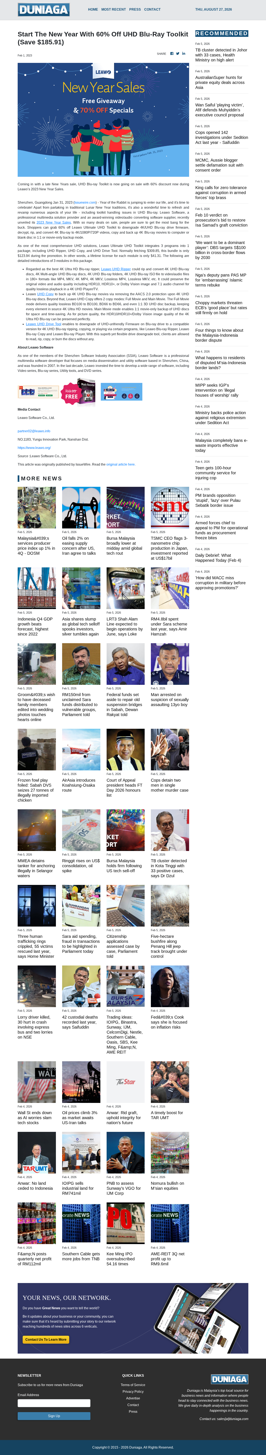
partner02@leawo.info (34, 431)
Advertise (133, 1398)
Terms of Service (133, 1385)
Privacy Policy (133, 1391)
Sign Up (54, 1416)
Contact (133, 1405)
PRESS (135, 9)
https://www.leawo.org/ (34, 448)
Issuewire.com (85, 202)
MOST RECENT (113, 9)
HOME (93, 9)
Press (133, 1411)
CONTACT (152, 9)
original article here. (120, 464)
